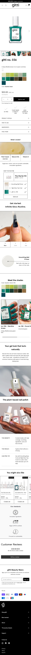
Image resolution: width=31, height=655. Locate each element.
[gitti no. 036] (4, 79)
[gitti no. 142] (12, 75)
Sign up (26, 579)
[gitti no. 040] (24, 79)
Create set (7, 501)
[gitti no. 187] (12, 79)
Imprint (3, 652)
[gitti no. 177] (24, 75)
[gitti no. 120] (4, 75)
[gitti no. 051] (4, 83)
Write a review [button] (15, 557)
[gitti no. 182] (20, 79)
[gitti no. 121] (20, 75)
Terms (3, 650)
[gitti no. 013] (16, 79)
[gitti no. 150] (8, 79)
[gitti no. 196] (8, 75)
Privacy (3, 648)
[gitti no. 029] (16, 75)
